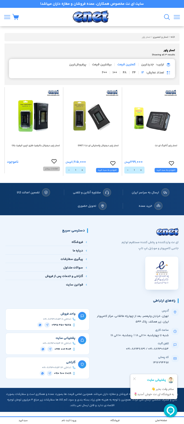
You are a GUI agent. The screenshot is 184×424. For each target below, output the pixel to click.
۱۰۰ (115, 72)
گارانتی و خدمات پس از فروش (64, 276)
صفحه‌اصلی (161, 420)
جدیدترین (147, 64)
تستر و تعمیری (160, 37)
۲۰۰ (104, 72)
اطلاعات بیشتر (51, 169)
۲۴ (134, 72)
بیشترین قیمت (102, 64)
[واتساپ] (40, 325)
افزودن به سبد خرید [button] (165, 170)
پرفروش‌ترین (77, 64)
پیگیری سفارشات (72, 259)
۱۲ (142, 72)
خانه (173, 37)
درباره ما (78, 250)
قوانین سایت (74, 284)
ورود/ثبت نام (69, 420)
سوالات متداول (73, 267)
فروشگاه (77, 242)
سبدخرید (23, 420)
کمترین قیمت (126, 64)
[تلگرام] (47, 325)
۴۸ (125, 72)
